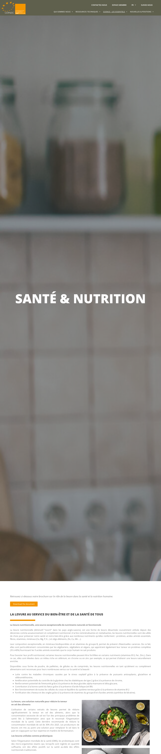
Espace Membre (119, 5)
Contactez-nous (99, 5)
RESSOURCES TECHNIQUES (87, 11)
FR (133, 5)
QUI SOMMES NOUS (62, 11)
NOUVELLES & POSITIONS (140, 11)
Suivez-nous (147, 5)
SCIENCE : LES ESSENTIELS (114, 11)
